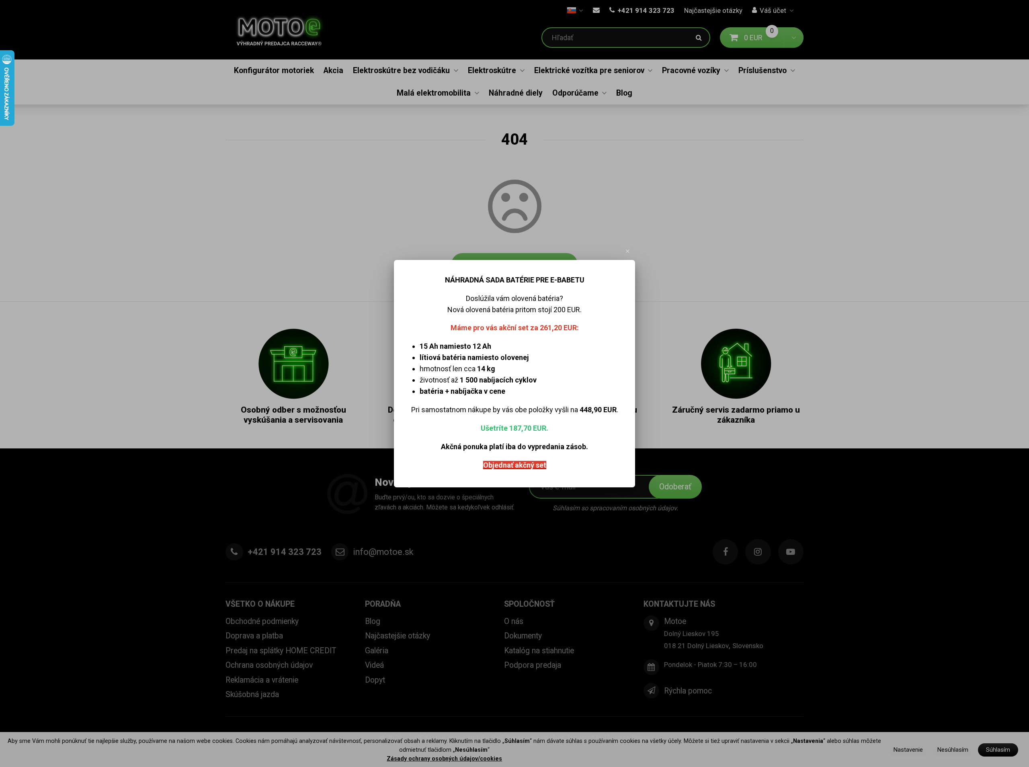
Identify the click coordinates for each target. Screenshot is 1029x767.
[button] (627, 251)
